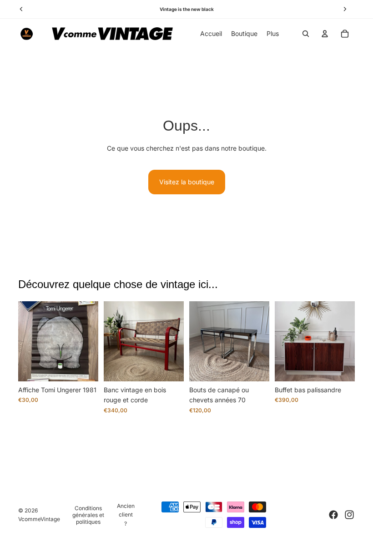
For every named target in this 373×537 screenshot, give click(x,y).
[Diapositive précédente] (25, 341)
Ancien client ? (126, 514)
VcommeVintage (39, 519)
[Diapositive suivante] (91, 341)
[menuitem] (272, 33)
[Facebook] (333, 514)
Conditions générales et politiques (88, 515)
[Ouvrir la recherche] (306, 34)
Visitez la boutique (186, 182)
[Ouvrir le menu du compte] (325, 34)
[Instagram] (349, 514)
